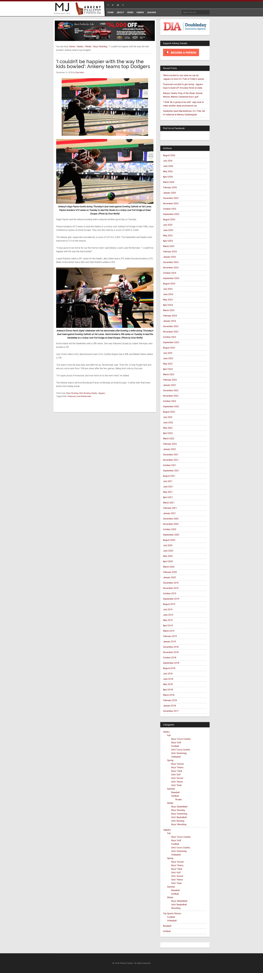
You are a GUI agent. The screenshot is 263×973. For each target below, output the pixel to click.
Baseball (175, 792)
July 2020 (167, 545)
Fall (169, 735)
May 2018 (168, 684)
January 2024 (169, 321)
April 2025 (168, 241)
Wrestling (175, 908)
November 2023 (170, 331)
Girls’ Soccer (177, 778)
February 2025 (170, 251)
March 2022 (168, 438)
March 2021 (168, 502)
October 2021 (169, 465)
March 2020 (168, 566)
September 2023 (171, 342)
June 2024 (168, 294)
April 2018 (168, 689)
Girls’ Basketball (179, 817)
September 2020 (171, 534)
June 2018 (168, 679)
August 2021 (169, 476)
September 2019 (171, 599)
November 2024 (170, 267)
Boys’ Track (176, 771)
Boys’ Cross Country (181, 739)
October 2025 (169, 209)
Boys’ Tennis (177, 767)
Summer (171, 789)
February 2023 (170, 379)
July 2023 (167, 353)
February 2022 (170, 444)
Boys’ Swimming (179, 813)
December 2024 (170, 262)
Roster (178, 799)
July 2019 (167, 609)
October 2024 (169, 273)
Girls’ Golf (176, 774)
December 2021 (170, 454)
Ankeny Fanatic (89, 9)
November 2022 (170, 396)
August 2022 (169, 412)
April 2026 (168, 176)
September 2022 (171, 406)
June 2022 (168, 422)
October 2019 (169, 593)
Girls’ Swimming (179, 753)
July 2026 (167, 160)
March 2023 (168, 374)
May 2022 (168, 428)
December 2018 (170, 647)
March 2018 (168, 695)
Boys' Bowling (72, 393)
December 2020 (170, 518)
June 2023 (168, 358)
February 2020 (170, 572)
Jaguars (101, 393)
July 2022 (167, 417)
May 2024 (168, 299)
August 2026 (169, 155)
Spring (170, 760)
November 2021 (170, 460)
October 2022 (169, 401)
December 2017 (170, 711)
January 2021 (169, 513)
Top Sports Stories (172, 913)
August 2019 (169, 604)
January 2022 (169, 449)
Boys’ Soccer (177, 764)
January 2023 (169, 385)
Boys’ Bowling (178, 810)
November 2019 (170, 588)
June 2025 (168, 230)
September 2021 (171, 470)
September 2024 (171, 278)
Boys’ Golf (176, 742)
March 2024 (168, 310)
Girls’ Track (176, 785)
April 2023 (168, 369)
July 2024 (167, 289)
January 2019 (169, 641)
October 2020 (169, 529)
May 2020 (168, 556)
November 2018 (170, 652)
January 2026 (169, 193)
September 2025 (171, 214)
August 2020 (169, 540)
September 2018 (171, 663)
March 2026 (168, 182)
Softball (175, 796)
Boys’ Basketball (179, 806)
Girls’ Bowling (177, 821)
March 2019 (168, 631)
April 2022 (168, 433)
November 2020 (170, 524)
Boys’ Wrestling (178, 824)
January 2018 (169, 705)
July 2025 (167, 225)
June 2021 (168, 486)
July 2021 (167, 481)
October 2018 (169, 657)
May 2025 (168, 235)
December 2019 (170, 582)
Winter (170, 803)
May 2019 (168, 620)
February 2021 (170, 508)
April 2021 (168, 497)
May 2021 (168, 492)
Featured (71, 396)
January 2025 (169, 257)
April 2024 (168, 305)
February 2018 (170, 700)
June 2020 (168, 550)
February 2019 (170, 636)
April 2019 (168, 625)
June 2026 (168, 166)
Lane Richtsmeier (83, 396)
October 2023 (169, 337)
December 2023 (170, 326)
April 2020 (168, 561)
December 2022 (170, 390)
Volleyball (176, 756)
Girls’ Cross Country (180, 749)
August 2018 (169, 668)
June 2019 (168, 615)
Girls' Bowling (85, 393)
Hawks (94, 393)
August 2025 (169, 219)
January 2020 (169, 577)
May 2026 (168, 171)
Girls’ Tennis (177, 781)
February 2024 (170, 315)
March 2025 (168, 246)
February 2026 (170, 187)
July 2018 (167, 673)
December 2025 (170, 198)
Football (175, 746)
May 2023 (168, 363)
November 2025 (170, 203)
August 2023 (169, 347)
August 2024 (169, 283)
